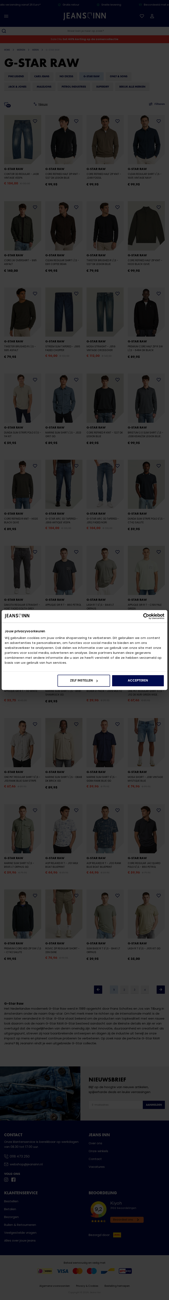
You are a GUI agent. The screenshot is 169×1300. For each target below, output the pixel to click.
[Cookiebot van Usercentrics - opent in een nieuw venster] (146, 616)
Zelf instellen (81, 680)
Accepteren (138, 680)
